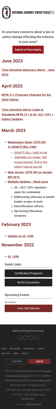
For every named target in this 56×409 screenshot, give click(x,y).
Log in (39, 361)
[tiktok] (37, 338)
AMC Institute (45, 380)
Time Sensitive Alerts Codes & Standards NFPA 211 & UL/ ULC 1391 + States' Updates (28, 114)
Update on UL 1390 (20, 236)
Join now (16, 361)
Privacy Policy (28, 398)
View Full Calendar (28, 308)
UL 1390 (13, 256)
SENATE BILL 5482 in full (30, 152)
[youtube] (31, 338)
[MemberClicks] (26, 12)
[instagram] (25, 338)
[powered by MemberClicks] (28, 404)
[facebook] (20, 338)
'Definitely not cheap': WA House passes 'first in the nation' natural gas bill (30, 161)
